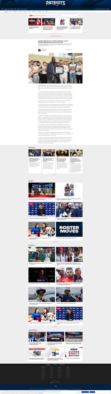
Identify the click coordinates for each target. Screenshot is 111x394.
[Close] (110, 392)
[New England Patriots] (55, 386)
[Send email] (70, 50)
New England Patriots (44, 49)
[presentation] (82, 34)
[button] (54, 174)
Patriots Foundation (43, 374)
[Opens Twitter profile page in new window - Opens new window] (43, 50)
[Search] (95, 9)
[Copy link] (71, 49)
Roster (51, 368)
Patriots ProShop (68, 368)
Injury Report (51, 371)
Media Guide (68, 375)
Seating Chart (59, 374)
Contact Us (68, 378)
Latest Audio (43, 371)
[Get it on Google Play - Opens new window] (58, 383)
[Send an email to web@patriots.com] (44, 50)
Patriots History (43, 375)
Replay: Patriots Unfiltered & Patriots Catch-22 (39, 15)
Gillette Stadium (59, 375)
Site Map (43, 378)
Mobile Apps (68, 374)
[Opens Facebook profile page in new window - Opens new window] (42, 50)
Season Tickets (59, 371)
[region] (55, 392)
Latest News (43, 368)
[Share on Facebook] (66, 50)
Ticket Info (59, 368)
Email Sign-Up (68, 371)
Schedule (51, 375)
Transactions (51, 374)
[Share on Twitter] (68, 50)
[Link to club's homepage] (2, 9)
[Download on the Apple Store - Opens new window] (52, 382)
